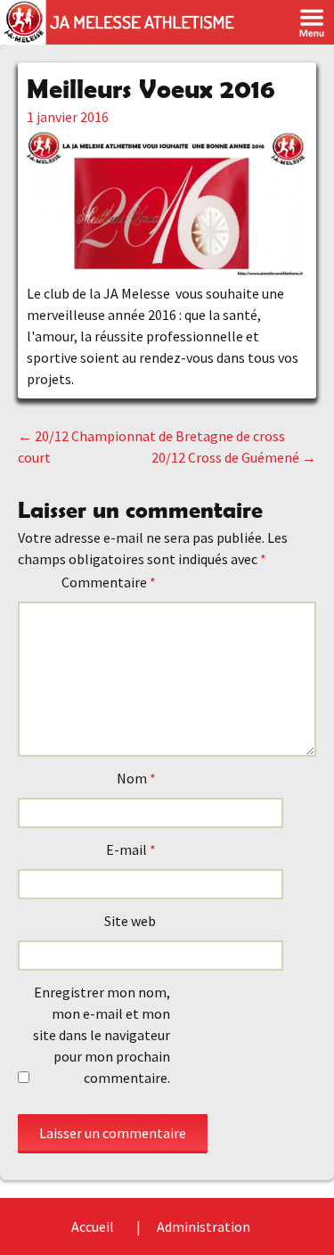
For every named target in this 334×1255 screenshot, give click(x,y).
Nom (136, 778)
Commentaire (108, 582)
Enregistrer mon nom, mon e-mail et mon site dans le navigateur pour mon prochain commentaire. (101, 1035)
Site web (130, 921)
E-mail (131, 849)
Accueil (92, 1226)
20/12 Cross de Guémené (233, 457)
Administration (203, 1226)
